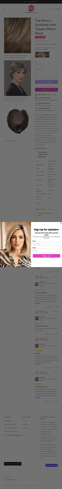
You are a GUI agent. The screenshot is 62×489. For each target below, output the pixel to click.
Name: (34, 241)
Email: (34, 247)
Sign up (46, 256)
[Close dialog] (60, 223)
